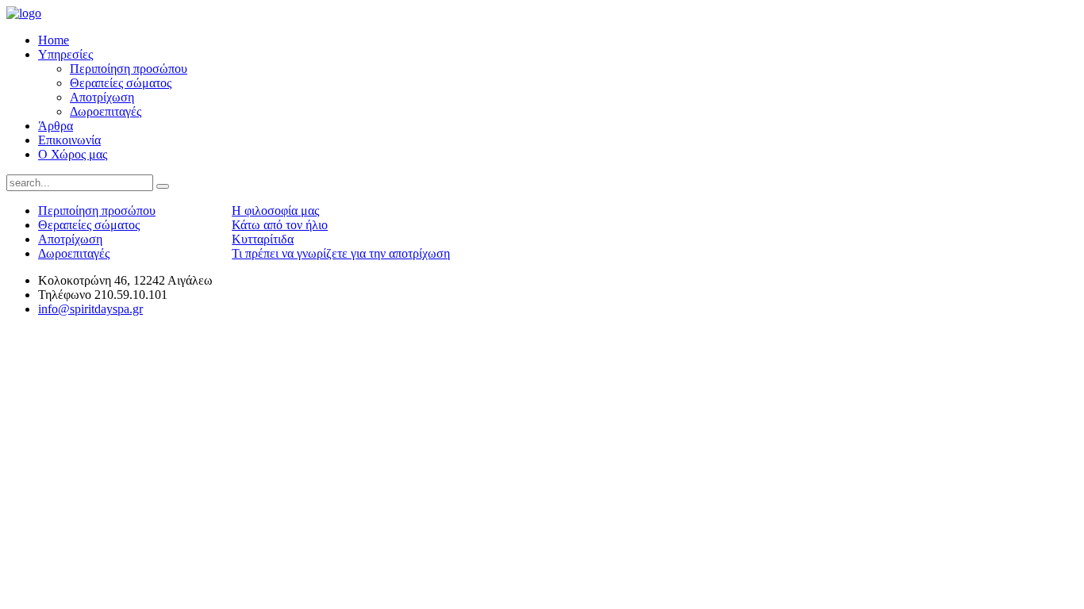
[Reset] (162, 186)
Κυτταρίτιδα (263, 239)
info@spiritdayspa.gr (90, 309)
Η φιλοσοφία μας (275, 210)
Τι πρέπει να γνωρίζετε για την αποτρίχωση (341, 253)
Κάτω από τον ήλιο (280, 225)
